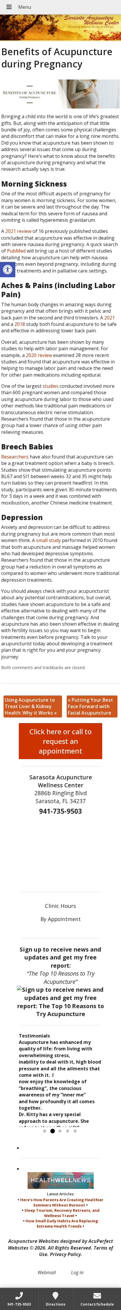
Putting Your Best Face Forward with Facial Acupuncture (90, 706)
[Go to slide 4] (67, 1131)
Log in (77, 1272)
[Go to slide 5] (75, 1131)
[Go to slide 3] (60, 1131)
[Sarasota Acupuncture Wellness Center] (60, 28)
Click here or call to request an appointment (60, 741)
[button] (7, 269)
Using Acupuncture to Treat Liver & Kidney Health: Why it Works (31, 706)
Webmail (47, 1272)
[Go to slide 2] (52, 1131)
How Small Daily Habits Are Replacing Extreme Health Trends (62, 1223)
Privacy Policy (65, 1254)
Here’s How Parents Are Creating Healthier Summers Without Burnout (61, 1202)
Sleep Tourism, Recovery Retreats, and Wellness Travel (62, 1213)
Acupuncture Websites (33, 1241)
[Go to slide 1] (45, 1131)
